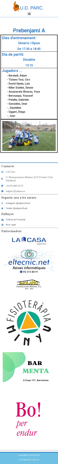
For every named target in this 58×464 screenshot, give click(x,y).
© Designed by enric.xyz (29, 459)
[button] (29, 14)
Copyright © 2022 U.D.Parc (29, 455)
